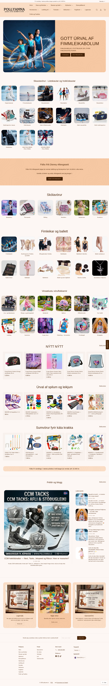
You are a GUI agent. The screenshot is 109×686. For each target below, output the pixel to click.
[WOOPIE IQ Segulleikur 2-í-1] (12, 404)
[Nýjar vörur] (54, 599)
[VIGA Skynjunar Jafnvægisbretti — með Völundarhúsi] (33, 447)
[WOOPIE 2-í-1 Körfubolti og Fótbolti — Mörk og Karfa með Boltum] (54, 447)
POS (52, 682)
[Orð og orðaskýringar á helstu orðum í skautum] (82, 535)
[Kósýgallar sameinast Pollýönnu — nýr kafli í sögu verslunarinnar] (82, 515)
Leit (38, 656)
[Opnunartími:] (89, 599)
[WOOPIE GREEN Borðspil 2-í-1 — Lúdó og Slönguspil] (96, 405)
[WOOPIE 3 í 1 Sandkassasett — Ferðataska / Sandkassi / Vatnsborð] (96, 447)
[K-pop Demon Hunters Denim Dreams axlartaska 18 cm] (75, 365)
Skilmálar (39, 654)
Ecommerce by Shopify (62, 682)
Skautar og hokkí (56, 5)
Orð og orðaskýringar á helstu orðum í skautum (96, 530)
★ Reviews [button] (107, 344)
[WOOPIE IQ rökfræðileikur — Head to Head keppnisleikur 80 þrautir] (54, 406)
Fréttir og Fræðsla (35, 14)
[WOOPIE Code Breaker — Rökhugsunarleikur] (75, 405)
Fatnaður (56, 9)
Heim (31, 5)
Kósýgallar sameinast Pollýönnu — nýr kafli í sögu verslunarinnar (97, 511)
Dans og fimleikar (41, 5)
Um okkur (39, 652)
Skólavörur (66, 9)
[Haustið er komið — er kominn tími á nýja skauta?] (82, 499)
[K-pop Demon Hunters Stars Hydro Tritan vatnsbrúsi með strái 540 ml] (54, 365)
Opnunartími (40, 649)
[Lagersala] (20, 599)
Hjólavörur (68, 5)
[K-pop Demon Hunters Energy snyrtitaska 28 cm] (12, 365)
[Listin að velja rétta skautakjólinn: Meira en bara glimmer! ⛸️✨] (82, 553)
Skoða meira (102, 345)
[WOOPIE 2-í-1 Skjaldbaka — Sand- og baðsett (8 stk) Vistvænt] (75, 447)
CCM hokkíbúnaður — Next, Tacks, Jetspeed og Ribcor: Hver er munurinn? (36, 558)
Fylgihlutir (77, 9)
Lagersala (88, 9)
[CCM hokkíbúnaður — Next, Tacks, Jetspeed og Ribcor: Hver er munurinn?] (36, 523)
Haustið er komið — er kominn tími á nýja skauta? (96, 495)
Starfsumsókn (40, 658)
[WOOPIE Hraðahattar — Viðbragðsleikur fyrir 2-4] (33, 405)
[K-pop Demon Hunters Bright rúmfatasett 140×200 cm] (33, 365)
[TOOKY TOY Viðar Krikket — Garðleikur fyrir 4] (12, 446)
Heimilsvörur (33, 9)
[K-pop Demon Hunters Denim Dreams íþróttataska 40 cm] (96, 365)
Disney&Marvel (80, 5)
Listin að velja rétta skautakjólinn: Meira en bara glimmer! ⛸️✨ (96, 549)
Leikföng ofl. (45, 9)
